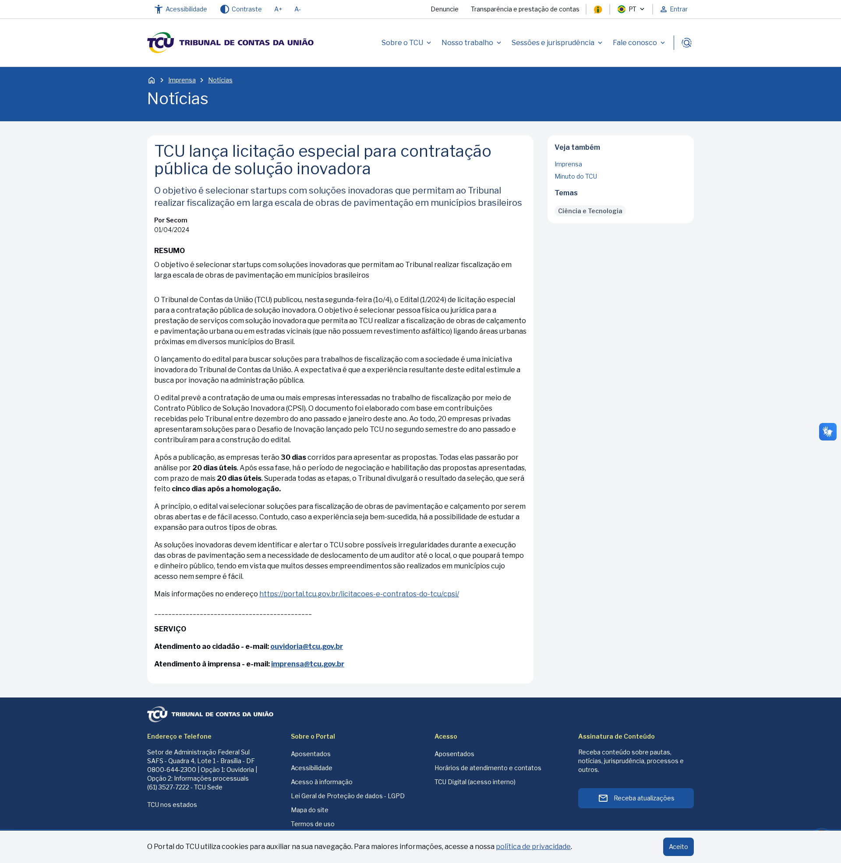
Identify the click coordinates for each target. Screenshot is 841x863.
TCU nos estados (172, 804)
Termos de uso (313, 824)
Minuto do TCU (576, 176)
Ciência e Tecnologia (590, 211)
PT (632, 9)
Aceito (678, 846)
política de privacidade (533, 846)
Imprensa (182, 80)
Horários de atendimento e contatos (488, 767)
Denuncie (445, 9)
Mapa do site (310, 810)
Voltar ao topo (621, 220)
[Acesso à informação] (598, 9)
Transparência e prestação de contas (525, 9)
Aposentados (311, 753)
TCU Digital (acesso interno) (475, 782)
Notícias (220, 80)
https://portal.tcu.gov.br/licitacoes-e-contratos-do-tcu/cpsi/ (359, 594)
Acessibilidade (311, 767)
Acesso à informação (322, 782)
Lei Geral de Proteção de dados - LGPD (348, 796)
